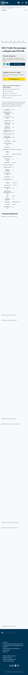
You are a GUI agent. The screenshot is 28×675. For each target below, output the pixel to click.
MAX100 (13, 204)
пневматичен (14, 182)
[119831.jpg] (13, 24)
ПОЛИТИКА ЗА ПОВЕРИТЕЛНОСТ (9, 659)
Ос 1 (13, 176)
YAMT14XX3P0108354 (16, 201)
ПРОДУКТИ (5, 642)
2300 (13, 123)
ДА (12, 113)
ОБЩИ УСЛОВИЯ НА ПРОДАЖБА (9, 655)
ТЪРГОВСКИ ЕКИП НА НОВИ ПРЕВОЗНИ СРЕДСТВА (13, 643)
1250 (13, 192)
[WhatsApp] (22, 2)
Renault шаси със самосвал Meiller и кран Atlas (10, 522)
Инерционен (14, 141)
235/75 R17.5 (14, 185)
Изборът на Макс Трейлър (17, 149)
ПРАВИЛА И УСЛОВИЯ (7, 657)
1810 (13, 207)
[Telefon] (18, 2)
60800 (13, 137)
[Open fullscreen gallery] (25, 39)
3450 (13, 127)
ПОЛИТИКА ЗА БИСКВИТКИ (8, 660)
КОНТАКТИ (5, 651)
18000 (13, 130)
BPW (13, 188)
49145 (13, 133)
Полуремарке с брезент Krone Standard (9, 418)
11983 (13, 109)
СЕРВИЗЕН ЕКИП (6, 650)
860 (13, 117)
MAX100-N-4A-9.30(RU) (16, 154)
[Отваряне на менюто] (26, 2)
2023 (13, 198)
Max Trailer (14, 162)
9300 (13, 120)
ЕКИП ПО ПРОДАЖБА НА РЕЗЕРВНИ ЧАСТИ (11, 648)
